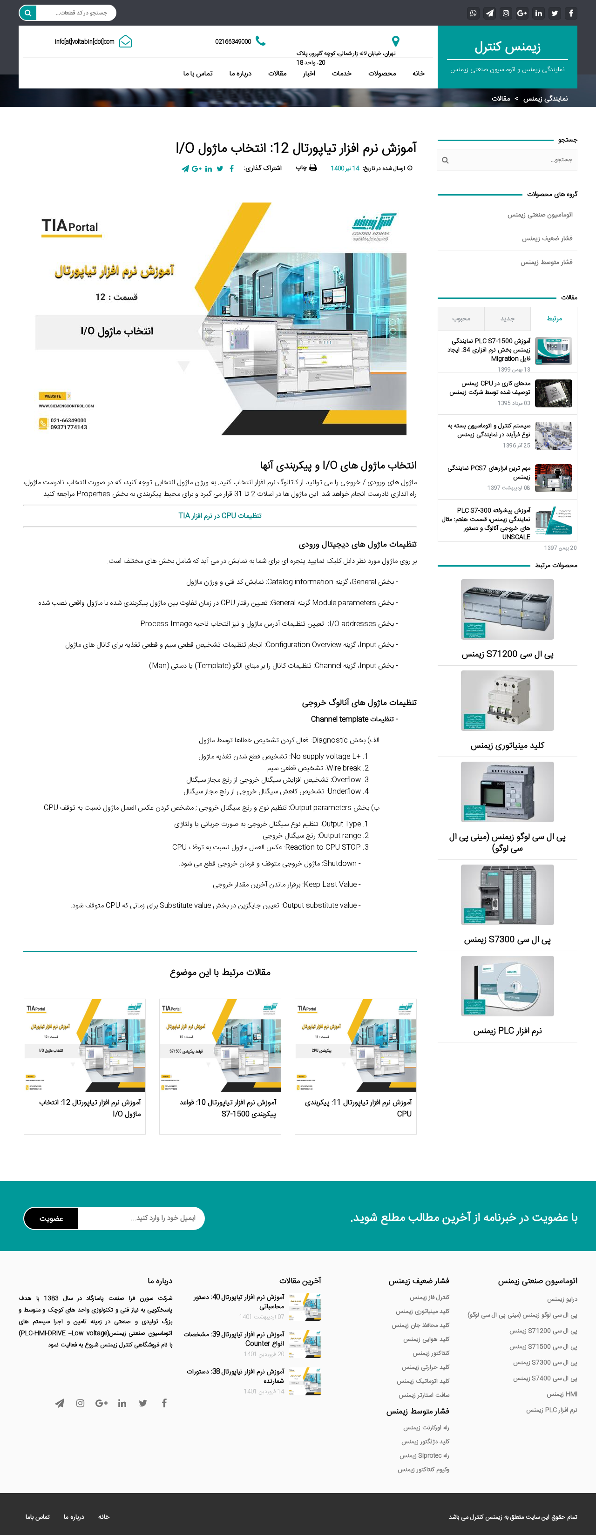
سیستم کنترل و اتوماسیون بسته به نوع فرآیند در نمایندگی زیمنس (489, 431)
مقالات (277, 74)
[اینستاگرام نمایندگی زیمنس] (506, 13)
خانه (419, 74)
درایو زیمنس (562, 1299)
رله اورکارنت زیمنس (426, 1428)
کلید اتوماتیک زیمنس (423, 1381)
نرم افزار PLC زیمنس (508, 1031)
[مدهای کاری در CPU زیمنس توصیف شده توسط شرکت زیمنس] (553, 393)
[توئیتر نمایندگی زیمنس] (555, 13)
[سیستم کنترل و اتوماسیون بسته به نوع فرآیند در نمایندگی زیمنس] (553, 436)
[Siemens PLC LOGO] (507, 792)
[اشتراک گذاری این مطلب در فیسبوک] (231, 169)
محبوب (461, 319)
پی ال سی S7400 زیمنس (545, 1378)
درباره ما (240, 74)
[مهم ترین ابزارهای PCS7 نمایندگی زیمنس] (553, 478)
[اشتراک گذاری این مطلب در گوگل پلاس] (197, 169)
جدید (508, 319)
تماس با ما (198, 74)
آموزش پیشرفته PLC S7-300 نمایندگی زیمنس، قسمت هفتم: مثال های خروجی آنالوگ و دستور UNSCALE (486, 524)
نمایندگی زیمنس (545, 99)
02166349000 (233, 42)
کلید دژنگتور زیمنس (425, 1442)
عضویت (51, 1219)
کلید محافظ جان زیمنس (420, 1325)
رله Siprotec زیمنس (424, 1456)
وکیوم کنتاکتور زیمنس (423, 1470)
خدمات (342, 74)
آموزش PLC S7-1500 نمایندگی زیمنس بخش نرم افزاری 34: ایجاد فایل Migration (488, 350)
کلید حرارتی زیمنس (425, 1367)
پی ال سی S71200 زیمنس (508, 655)
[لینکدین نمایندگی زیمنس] (538, 13)
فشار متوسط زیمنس (547, 262)
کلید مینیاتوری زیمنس (507, 746)
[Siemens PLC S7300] (507, 895)
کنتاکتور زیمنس (431, 1353)
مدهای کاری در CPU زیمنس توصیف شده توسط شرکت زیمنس (489, 388)
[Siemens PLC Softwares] (507, 986)
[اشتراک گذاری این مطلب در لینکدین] (208, 169)
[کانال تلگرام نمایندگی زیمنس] (489, 13)
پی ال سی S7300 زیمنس (507, 940)
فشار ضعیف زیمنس (547, 238)
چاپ (301, 167)
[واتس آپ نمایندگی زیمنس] (473, 13)
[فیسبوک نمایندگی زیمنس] (571, 13)
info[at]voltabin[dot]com (85, 42)
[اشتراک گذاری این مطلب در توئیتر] (220, 169)
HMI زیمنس (562, 1394)
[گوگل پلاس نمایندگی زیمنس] (522, 13)
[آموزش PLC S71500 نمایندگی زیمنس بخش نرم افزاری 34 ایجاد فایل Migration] (553, 351)
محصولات (382, 74)
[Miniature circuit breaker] (507, 700)
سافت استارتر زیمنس (424, 1395)
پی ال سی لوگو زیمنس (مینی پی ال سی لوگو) (507, 843)
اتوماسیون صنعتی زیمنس (540, 215)
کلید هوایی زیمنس (426, 1339)
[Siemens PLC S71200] (507, 609)
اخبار (309, 74)
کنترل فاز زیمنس (429, 1297)
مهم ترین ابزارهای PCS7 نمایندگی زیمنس (488, 473)
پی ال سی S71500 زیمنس (543, 1347)
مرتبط (554, 319)
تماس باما (38, 1517)
